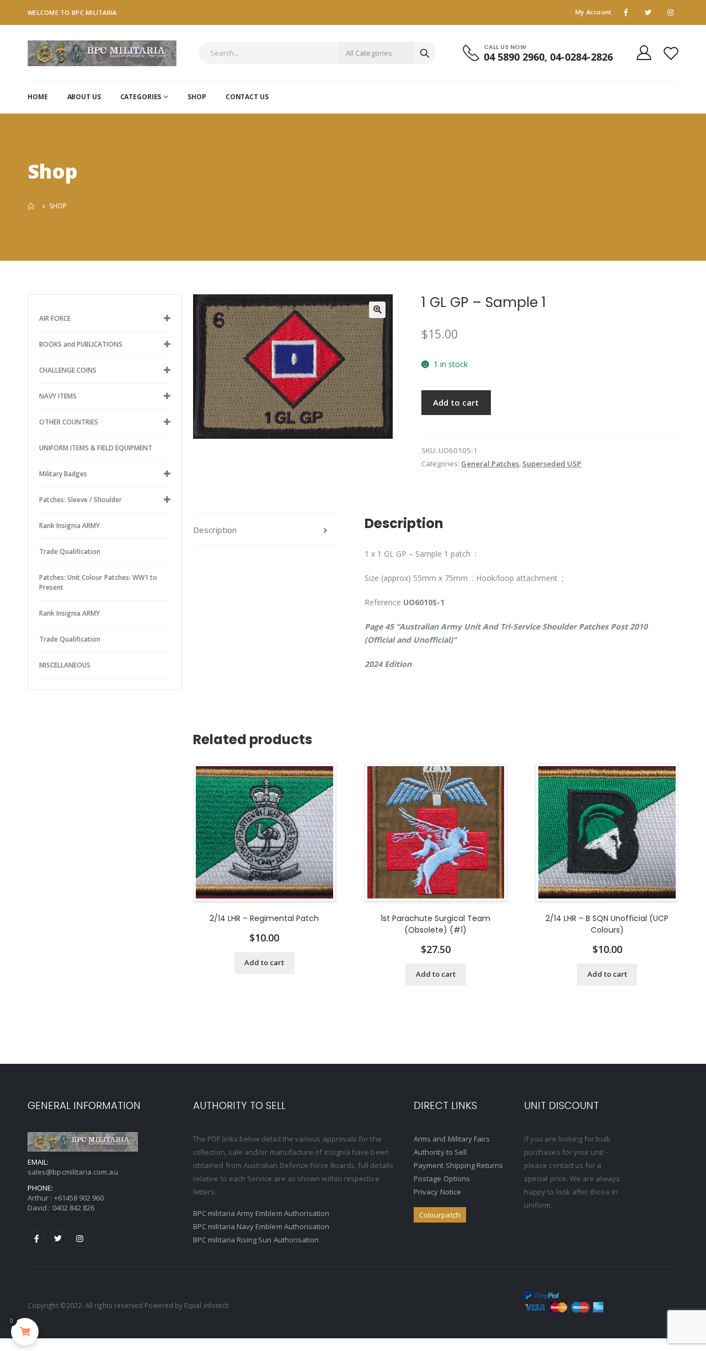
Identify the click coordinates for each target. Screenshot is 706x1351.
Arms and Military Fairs (452, 1139)
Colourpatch (440, 1215)
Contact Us (247, 96)
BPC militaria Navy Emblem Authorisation (261, 1226)
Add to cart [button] (264, 962)
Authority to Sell (440, 1152)
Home (38, 96)
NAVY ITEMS (58, 396)
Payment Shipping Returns (459, 1165)
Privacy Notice (437, 1192)
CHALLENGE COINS (68, 370)
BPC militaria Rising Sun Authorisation (256, 1240)
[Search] (425, 53)
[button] (377, 310)
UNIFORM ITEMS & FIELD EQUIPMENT (95, 448)
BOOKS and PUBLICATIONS (80, 344)
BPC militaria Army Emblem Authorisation (261, 1213)
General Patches (490, 464)
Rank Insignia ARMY (69, 525)
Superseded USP (551, 464)
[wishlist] (671, 52)
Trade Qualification (69, 551)
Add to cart (456, 402)
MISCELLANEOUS (64, 665)
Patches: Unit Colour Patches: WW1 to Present (98, 582)
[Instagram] (80, 1238)
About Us (84, 96)
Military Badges (63, 473)
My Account (593, 12)
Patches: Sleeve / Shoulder (80, 499)
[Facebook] (37, 1238)
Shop (197, 96)
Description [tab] (215, 529)
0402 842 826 (73, 1208)
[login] (644, 52)
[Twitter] (58, 1238)
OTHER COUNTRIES (68, 422)
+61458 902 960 (79, 1198)
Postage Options (442, 1178)
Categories (141, 96)
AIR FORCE (55, 318)
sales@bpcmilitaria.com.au (73, 1172)
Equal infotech (206, 1305)
